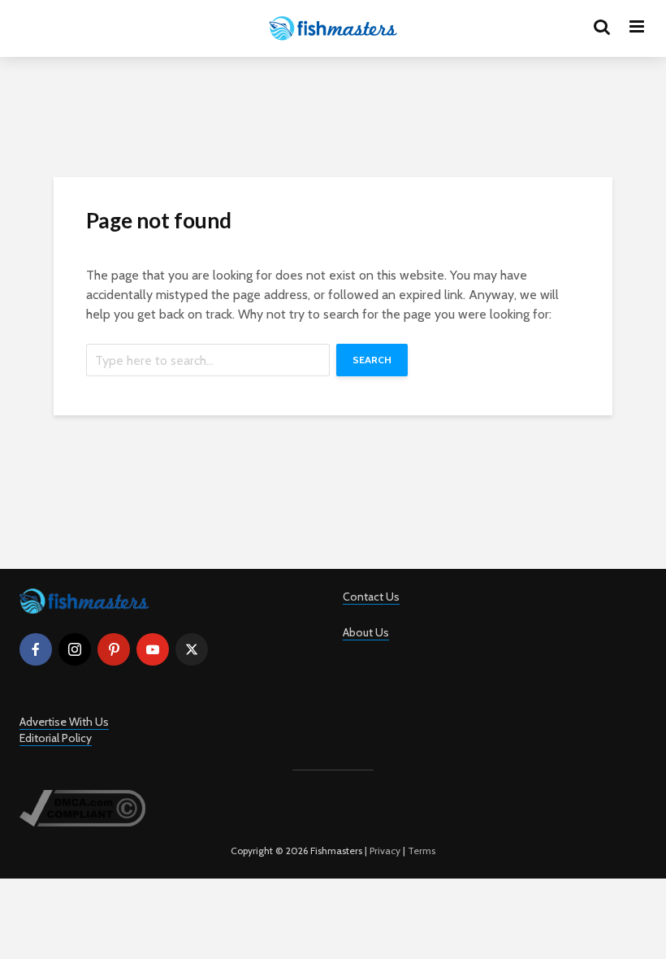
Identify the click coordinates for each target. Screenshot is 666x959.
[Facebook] (35, 649)
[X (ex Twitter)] (191, 649)
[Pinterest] (113, 649)
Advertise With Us (64, 721)
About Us (366, 632)
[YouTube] (152, 649)
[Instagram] (74, 649)
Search (371, 360)
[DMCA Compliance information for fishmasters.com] (82, 807)
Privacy (385, 850)
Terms (421, 850)
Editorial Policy (55, 738)
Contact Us (371, 596)
